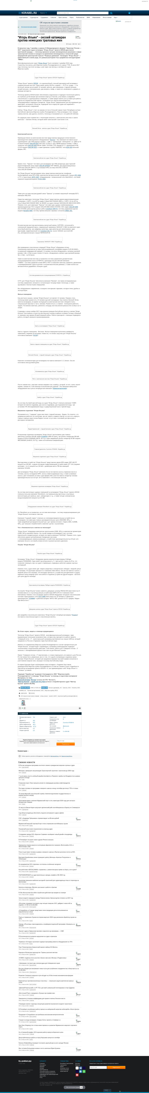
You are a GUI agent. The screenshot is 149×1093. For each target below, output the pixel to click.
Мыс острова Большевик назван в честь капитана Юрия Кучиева (39, 1048)
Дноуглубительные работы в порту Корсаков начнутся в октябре (39, 1037)
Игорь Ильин (42, 63)
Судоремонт (44, 17)
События (53, 17)
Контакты (77, 1063)
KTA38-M (44, 436)
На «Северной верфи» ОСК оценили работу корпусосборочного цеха (41, 1032)
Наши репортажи (64, 1069)
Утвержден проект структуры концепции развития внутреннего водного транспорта (45, 1004)
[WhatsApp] (84, 1071)
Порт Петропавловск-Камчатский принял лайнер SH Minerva (38, 947)
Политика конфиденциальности (47, 1072)
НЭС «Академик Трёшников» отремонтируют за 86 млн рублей (39, 818)
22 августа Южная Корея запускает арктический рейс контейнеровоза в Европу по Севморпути (49, 807)
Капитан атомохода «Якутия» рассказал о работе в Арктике (38, 887)
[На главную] (28, 13)
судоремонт (25, 820)
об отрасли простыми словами (36, 34)
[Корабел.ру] (25, 1061)
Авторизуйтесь (55, 756)
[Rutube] (84, 1068)
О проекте (42, 1063)
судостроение (25, 767)
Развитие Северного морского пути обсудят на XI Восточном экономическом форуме (46, 975)
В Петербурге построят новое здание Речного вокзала (36, 839)
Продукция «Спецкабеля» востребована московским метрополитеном (41, 1014)
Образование (96, 17)
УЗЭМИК (32, 598)
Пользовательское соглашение (47, 1071)
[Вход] (129, 13)
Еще (115, 17)
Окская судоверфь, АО (55, 688)
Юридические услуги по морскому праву (24, 1072)
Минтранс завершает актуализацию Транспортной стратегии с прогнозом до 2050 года (46, 770)
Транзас (52, 140)
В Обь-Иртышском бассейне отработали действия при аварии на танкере (42, 892)
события (24, 772)
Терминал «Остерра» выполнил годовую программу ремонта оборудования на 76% (45, 942)
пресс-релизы (33, 984)
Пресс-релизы (63, 17)
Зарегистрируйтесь (66, 756)
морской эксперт (33, 871)
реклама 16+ (145, 1)
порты (23, 785)
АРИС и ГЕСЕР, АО (35, 688)
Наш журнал (43, 1065)
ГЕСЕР (35, 335)
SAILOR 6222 (34, 143)
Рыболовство (80, 17)
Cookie (77, 1087)
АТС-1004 (77, 175)
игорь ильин (44, 696)
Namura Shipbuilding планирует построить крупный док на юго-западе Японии (43, 1043)
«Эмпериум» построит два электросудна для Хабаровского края (39, 963)
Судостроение (23, 17)
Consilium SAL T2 (46, 231)
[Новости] (23, 702)
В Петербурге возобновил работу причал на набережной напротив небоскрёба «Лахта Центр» (49, 1009)
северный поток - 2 (24, 699)
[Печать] (79, 708)
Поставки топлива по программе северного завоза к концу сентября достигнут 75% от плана (48, 788)
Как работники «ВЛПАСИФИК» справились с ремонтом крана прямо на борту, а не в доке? (48, 869)
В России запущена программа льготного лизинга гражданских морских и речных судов (47, 765)
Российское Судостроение (66, 1063)
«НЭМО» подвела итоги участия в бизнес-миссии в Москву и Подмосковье (42, 958)
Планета (74, 615)
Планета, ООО (76, 688)
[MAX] (77, 1071)
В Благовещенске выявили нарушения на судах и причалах (38, 936)
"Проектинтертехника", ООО (35, 690)
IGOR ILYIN (24, 693)
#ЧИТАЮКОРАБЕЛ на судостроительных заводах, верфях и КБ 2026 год (42, 875)
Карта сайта (43, 1076)
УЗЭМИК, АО (22, 690)
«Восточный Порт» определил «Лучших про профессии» (37, 993)
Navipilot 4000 (27, 211)
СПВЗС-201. (68, 211)
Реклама (42, 1068)
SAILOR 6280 (73, 207)
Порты (72, 17)
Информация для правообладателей (49, 1074)
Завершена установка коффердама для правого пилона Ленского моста (42, 998)
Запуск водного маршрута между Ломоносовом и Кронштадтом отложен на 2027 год (46, 898)
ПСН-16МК (42, 596)
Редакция (42, 1066)
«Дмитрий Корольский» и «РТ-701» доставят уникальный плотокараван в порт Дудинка (46, 988)
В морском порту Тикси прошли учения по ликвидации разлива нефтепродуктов (44, 783)
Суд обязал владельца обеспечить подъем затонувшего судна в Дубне (41, 813)
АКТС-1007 (35, 177)
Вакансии (77, 1065)
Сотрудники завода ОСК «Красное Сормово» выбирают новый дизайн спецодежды (45, 834)
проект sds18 (52, 696)
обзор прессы (33, 972)
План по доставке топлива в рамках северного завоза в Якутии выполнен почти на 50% (47, 852)
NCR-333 (69, 147)
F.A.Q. (41, 1077)
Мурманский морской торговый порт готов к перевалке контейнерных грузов (43, 823)
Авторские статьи (64, 1068)
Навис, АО (44, 688)
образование (33, 927)
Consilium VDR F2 (52, 209)
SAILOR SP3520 (44, 166)
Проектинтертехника (60, 388)
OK (81, 1087)
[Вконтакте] (80, 1068)
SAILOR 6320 (32, 145)
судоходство (25, 809)
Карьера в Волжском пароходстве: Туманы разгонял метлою (38, 952)
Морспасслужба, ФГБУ (51, 690)
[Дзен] (77, 1068)
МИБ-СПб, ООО (25, 688)
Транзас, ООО (67, 688)
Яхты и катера (107, 17)
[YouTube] (77, 1075)
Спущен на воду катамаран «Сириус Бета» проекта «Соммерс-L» (40, 1020)
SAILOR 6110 (32, 147)
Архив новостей (64, 1071)
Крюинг (62, 1066)
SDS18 (35, 83)
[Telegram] (80, 1071)
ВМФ (88, 17)
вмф (23, 779)
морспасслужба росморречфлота (67, 696)
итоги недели (33, 907)
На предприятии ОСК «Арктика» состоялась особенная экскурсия (40, 864)
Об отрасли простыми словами (54, 22)
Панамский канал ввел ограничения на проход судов (36, 829)
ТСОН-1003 (41, 179)
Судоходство (34, 17)
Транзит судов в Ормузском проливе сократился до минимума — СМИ (41, 931)
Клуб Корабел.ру (44, 1069)
